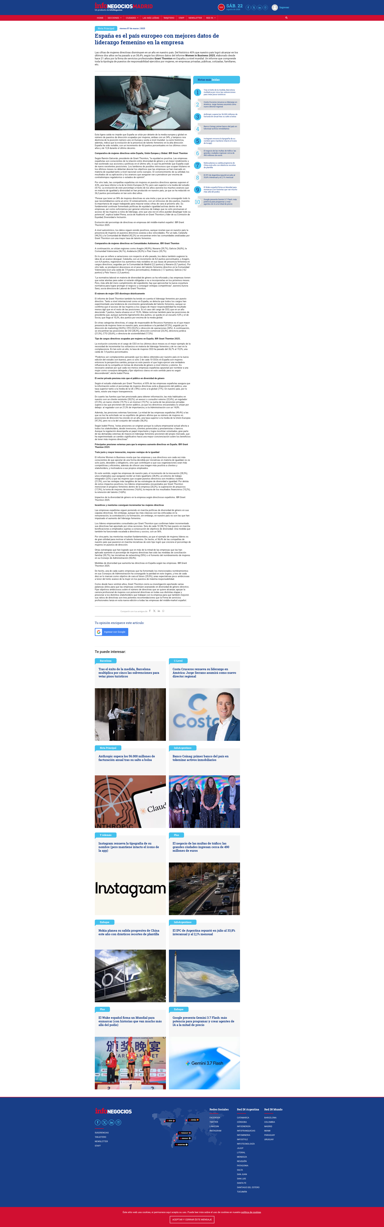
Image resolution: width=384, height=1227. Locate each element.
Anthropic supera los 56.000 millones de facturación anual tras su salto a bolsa (220, 115)
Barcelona (105, 660)
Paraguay (269, 1135)
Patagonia (242, 1165)
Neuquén (242, 1161)
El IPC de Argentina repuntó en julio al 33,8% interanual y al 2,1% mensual (219, 176)
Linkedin (214, 1126)
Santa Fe (241, 1183)
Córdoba (242, 1122)
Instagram (215, 1130)
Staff (181, 17)
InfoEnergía (243, 1126)
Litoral (241, 1152)
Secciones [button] (114, 17)
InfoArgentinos (182, 747)
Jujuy (240, 1148)
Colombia (269, 1122)
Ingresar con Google (114, 631)
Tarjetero (169, 17)
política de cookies (251, 1212)
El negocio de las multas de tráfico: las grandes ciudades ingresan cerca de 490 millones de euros (220, 153)
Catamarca (243, 1117)
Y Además (105, 835)
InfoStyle (242, 1139)
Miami (267, 1130)
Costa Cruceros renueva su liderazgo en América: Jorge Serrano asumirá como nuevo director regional (220, 104)
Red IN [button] (210, 17)
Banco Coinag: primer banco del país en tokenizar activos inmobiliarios (220, 127)
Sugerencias (102, 1132)
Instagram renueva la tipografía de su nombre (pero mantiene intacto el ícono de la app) (220, 140)
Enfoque (104, 922)
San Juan (242, 1174)
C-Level (178, 660)
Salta (240, 1170)
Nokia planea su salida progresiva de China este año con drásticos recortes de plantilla (220, 165)
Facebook (215, 1117)
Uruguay (269, 1139)
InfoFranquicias (246, 1130)
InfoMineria (243, 1135)
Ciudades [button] (131, 17)
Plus (176, 835)
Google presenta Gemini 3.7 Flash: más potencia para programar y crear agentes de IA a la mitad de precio (220, 201)
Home (100, 17)
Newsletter (195, 17)
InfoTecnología (246, 1144)
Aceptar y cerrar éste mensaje (192, 1219)
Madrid (268, 1126)
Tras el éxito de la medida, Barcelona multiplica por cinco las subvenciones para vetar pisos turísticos (220, 92)
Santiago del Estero (248, 1187)
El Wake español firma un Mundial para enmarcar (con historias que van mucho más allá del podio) (220, 189)
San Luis (241, 1178)
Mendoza (242, 1157)
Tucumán (242, 1191)
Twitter (214, 1122)
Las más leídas (151, 17)
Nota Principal (106, 28)
